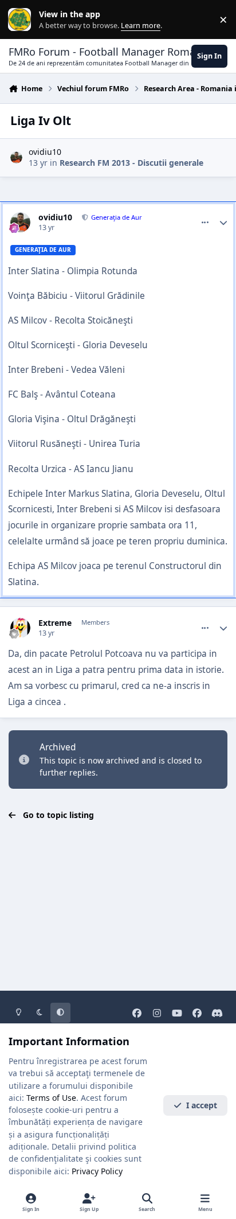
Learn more (22, 19)
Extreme (55, 623)
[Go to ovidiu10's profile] (16, 157)
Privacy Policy (97, 1171)
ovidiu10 (45, 151)
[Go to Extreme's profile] (20, 628)
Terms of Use (51, 1097)
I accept (201, 1105)
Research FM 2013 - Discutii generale (131, 162)
